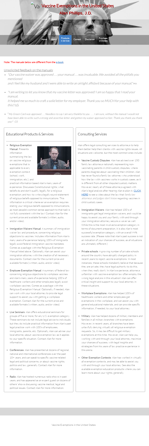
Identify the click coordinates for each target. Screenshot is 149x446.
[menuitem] (44, 40)
